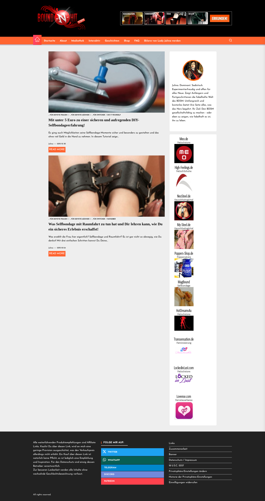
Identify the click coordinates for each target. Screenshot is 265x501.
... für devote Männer (79, 115)
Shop (127, 41)
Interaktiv (94, 41)
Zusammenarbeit (178, 449)
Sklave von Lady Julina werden (162, 41)
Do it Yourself (114, 115)
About (63, 41)
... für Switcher (98, 115)
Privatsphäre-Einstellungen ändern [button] (188, 471)
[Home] (37, 40)
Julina (50, 144)
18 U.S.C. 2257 (176, 465)
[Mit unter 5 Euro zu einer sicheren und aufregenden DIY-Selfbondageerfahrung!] (106, 82)
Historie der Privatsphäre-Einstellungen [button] (190, 477)
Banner (173, 454)
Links (172, 443)
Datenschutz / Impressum (183, 460)
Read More (57, 149)
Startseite (49, 41)
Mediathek (77, 41)
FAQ (136, 41)
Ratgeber (111, 219)
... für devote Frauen (57, 115)
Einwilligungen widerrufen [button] (183, 482)
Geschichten (112, 41)
